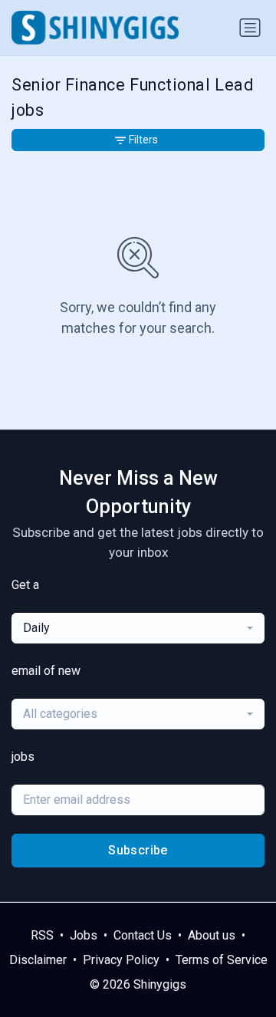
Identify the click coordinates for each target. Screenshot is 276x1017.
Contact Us (142, 935)
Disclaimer (38, 960)
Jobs (83, 935)
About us (211, 935)
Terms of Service (222, 960)
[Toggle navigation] (249, 27)
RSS (42, 935)
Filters (143, 139)
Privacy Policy (121, 960)
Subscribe (138, 850)
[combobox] (138, 628)
